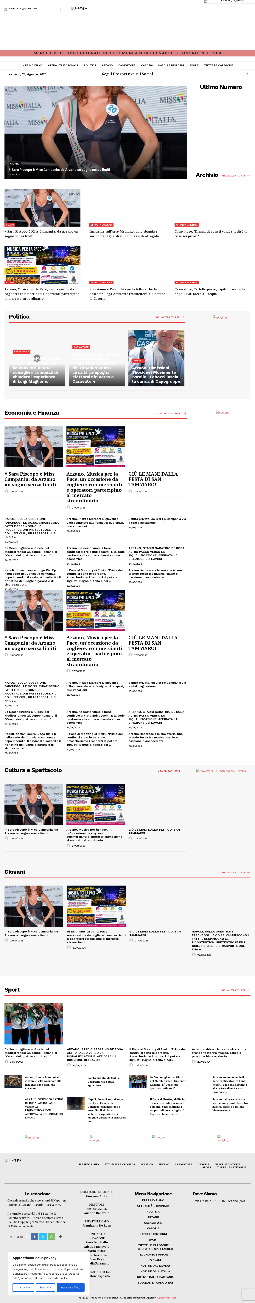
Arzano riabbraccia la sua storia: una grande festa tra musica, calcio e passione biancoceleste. (155, 573)
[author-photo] (6, 491)
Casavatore (53, 1205)
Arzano (26, 1205)
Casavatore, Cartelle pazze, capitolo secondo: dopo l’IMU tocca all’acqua (210, 291)
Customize (23, 1287)
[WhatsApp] (51, 1236)
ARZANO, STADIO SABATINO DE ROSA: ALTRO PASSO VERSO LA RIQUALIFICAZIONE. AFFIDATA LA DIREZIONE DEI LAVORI (156, 553)
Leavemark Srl (166, 1297)
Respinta (45, 1287)
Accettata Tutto (70, 1287)
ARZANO (14, 163)
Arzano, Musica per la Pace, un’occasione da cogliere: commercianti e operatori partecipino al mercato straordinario (42, 294)
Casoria (38, 1205)
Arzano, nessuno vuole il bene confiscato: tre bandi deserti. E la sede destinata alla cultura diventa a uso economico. (95, 553)
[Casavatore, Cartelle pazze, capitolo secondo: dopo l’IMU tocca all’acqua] (213, 265)
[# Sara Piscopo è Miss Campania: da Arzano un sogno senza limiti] (95, 132)
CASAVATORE (21, 351)
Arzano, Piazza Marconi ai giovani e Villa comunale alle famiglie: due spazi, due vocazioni (95, 522)
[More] (60, 1236)
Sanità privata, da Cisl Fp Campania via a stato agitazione (104, 1081)
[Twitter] (43, 1236)
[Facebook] (247, 74)
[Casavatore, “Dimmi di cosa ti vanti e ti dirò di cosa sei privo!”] (213, 208)
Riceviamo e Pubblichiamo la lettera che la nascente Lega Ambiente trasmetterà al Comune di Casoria (127, 294)
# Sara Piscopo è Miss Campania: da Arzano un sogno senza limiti (59, 170)
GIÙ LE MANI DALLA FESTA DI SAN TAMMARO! (153, 479)
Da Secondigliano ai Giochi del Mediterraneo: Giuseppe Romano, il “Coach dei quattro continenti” (30, 551)
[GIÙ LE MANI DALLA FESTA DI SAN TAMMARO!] (157, 446)
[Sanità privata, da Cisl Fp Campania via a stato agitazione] (76, 1081)
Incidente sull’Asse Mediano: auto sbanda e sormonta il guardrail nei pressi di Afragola (124, 233)
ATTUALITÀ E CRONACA (101, 225)
